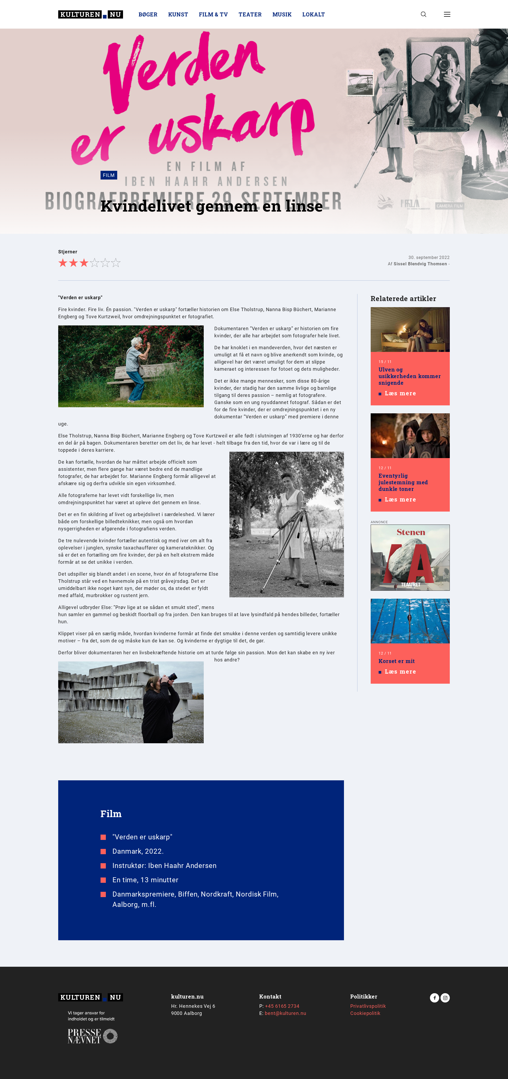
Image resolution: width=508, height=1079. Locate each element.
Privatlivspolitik (368, 1006)
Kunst (178, 14)
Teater (250, 14)
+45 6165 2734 (282, 1006)
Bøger (148, 14)
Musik (282, 14)
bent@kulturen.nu (285, 1013)
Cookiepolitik (365, 1013)
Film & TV (213, 14)
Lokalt (313, 14)
